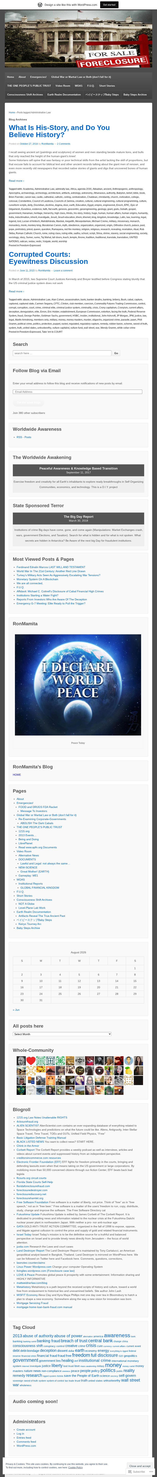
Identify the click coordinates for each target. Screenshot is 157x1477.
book (142, 193)
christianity (104, 197)
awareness (117, 1335)
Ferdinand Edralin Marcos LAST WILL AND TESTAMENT (51, 567)
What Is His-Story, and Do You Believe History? (59, 131)
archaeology (27, 193)
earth (72, 205)
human (101, 213)
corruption (22, 307)
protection (47, 323)
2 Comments (63, 143)
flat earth (52, 209)
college (135, 197)
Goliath (124, 209)
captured (13, 303)
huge (94, 213)
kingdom (101, 217)
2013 (17, 1336)
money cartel (129, 1366)
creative (71, 1346)
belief (129, 193)
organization (87, 225)
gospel (132, 209)
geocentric (73, 209)
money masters (75, 319)
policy (95, 1371)
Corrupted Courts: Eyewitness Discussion (48, 257)
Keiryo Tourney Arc (30, 923)
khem (79, 217)
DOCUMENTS (27, 859)
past (142, 225)
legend (12, 221)
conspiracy (49, 1346)
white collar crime (126, 327)
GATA (20, 1226)
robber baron (116, 323)
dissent (62, 1351)
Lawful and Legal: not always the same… (45, 863)
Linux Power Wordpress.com (34, 1266)
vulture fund (76, 327)
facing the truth (119, 311)
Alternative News (29, 855)
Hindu (69, 213)
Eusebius (26, 209)
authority (110, 193)
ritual (136, 229)
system (12, 327)
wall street (89, 327)
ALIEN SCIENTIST (28, 1125)
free (68, 1356)
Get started (109, 4)
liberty (57, 1365)
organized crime (111, 319)
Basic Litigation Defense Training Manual (41, 1137)
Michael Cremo (100, 221)
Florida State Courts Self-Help (35, 1182)
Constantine (25, 201)
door (65, 205)
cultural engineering (104, 201)
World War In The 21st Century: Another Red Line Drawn (51, 571)
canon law (30, 197)
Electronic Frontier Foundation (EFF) (39, 1161)
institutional (94, 315)
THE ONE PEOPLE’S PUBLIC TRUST (29, 85)
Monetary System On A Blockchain (37, 579)
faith (45, 209)
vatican (23, 241)
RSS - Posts (24, 437)
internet (25, 1366)
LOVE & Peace (26, 1274)
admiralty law (62, 189)
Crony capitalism (108, 307)
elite (37, 311)
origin (109, 225)
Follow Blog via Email (37, 370)
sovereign (18, 1380)
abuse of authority (38, 1336)
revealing (116, 229)
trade (71, 1381)
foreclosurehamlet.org (30, 1198)
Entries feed (24, 1437)
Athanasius (99, 193)
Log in (20, 1433)
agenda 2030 (85, 189)
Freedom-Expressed (30, 245)
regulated (74, 323)
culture (142, 201)
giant (110, 209)
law (128, 217)
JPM (131, 315)
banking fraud (48, 1341)
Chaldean (92, 197)
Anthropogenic (120, 189)
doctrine (49, 205)
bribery (116, 299)
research (105, 229)
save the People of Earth (81, 1376)
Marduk (60, 221)
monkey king (34, 225)
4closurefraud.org (27, 1121)
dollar (71, 1351)
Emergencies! (38, 76)
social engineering (129, 233)
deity (30, 205)
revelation (127, 229)
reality (129, 1370)
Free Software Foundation (32, 1202)
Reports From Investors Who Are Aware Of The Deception (52, 599)
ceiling (67, 197)
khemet (87, 217)
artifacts (66, 193)
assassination (72, 299)
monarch (134, 221)
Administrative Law (44, 189)
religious (95, 229)
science (105, 1375)
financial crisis (28, 1356)
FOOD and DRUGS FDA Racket (38, 806)
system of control (55, 1380)
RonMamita (48, 143)
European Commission (88, 311)
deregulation (27, 311)
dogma (58, 205)
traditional (101, 237)
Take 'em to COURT (52, 332)
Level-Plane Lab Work (32, 907)
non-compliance (51, 1371)
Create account (26, 1429)
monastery (14, 225)
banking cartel (29, 1341)
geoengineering (88, 209)
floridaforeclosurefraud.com (33, 1186)
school (84, 233)
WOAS (79, 85)
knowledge (113, 217)
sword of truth (140, 323)
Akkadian (97, 189)
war (97, 327)
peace (75, 1371)
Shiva (99, 233)
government (15, 213)
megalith (69, 221)
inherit (33, 217)
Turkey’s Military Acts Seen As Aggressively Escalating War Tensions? (58, 575)
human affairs (114, 213)
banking (107, 299)
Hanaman (27, 213)
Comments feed (26, 1441)
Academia (28, 189)
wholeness (25, 1385)
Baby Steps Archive (135, 94)
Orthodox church (122, 225)
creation (79, 201)
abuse (26, 299)
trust (77, 1380)
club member (76, 303)
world (55, 241)
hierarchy (48, 213)
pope (11, 229)
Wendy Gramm (108, 327)
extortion (105, 311)
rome (44, 233)
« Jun (16, 1009)
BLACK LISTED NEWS (30, 1141)
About (22, 76)
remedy (104, 323)
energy (103, 1351)
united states (29, 327)
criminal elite (48, 307)
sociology (14, 237)
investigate (43, 217)
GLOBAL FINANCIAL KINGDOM (39, 887)
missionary (123, 221)
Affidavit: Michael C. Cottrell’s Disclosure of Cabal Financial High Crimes (60, 591)
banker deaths (94, 299)
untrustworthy (44, 327)
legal (143, 217)
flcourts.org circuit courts (31, 1178)
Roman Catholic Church (28, 233)
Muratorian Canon (51, 225)
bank (83, 299)
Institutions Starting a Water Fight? (37, 595)
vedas (32, 241)
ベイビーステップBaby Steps (102, 94)
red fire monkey (72, 229)
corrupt (12, 307)
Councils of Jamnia (64, 201)
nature (28, 1371)
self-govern (127, 1376)
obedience (73, 225)
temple (73, 237)
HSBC (76, 315)
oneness (66, 1371)
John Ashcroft (108, 315)
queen (37, 229)
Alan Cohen (58, 299)
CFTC (57, 303)
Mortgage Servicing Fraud (32, 1303)
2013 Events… (27, 835)
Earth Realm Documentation (64, 94)
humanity (143, 213)
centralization (79, 197)
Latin (122, 217)
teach (66, 237)
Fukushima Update (28, 1214)
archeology (41, 193)
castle (40, 197)
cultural (89, 201)
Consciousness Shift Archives (25, 94)
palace (135, 225)
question (46, 229)
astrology (75, 193)
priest (30, 229)
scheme (128, 323)
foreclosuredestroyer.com (32, 1190)
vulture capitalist (60, 327)
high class (60, 213)
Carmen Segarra (43, 303)
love (77, 1366)
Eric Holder (53, 311)
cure (100, 1346)
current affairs (136, 307)
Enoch (119, 205)
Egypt (90, 205)
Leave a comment (63, 270)
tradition (90, 237)
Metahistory (24, 1286)
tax (66, 1381)
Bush (123, 299)
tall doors (57, 237)
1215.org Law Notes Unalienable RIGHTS (42, 1117)
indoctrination (22, 217)
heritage (38, 213)
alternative (88, 1336)
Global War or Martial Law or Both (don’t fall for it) (81, 76)
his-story (78, 213)
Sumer (29, 237)
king (94, 217)
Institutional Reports (31, 883)
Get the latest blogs (28, 402)
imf (76, 1360)
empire (98, 205)
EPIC (126, 205)
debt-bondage (29, 1350)
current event (133, 1346)
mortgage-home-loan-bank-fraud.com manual (44, 1307)
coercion (88, 303)
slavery (114, 233)
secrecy (114, 1376)
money (61, 319)
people (85, 1371)
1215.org (24, 831)
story (22, 237)
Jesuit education (66, 217)
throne (81, 237)
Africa (73, 189)
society (143, 233)
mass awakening (88, 1366)
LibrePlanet (25, 843)
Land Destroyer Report (30, 1250)
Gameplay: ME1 (28, 875)
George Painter (32, 315)
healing (67, 1360)
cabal (130, 299)
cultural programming (127, 201)
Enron (43, 311)
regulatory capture (89, 323)
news (37, 1371)
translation (122, 237)
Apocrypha (14, 193)
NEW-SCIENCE (28, 867)
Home (10, 76)
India (11, 217)
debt (16, 1351)
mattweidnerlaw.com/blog (32, 1282)
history (87, 213)
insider (83, 315)
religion (85, 229)
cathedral (49, 197)
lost (19, 221)
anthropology (136, 189)
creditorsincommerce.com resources (39, 1157)
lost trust (68, 1366)
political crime (25, 323)
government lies (50, 1360)
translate (111, 237)
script (92, 233)
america (98, 1336)
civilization (124, 197)
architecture (54, 193)
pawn (133, 319)
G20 (121, 1356)
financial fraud (47, 1356)
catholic (59, 197)
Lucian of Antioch (31, 221)
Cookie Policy (75, 1467)
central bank (100, 1340)
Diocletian (39, 205)
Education (81, 205)
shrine (106, 233)
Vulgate (47, 241)
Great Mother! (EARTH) (34, 871)
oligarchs (97, 319)
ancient (107, 189)
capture (138, 299)
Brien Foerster (16, 197)
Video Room (63, 85)
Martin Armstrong (24, 319)
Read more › (16, 180)
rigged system (49, 1376)
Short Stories (107, 85)
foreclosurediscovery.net (31, 1194)
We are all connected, (30, 583)
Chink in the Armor (28, 1145)
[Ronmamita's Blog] (78, 38)
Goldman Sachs (49, 315)
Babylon (121, 193)
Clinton (64, 303)
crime (38, 307)
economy (91, 1350)
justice (138, 315)
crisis (95, 307)
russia (60, 1376)
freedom (81, 1355)
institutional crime (95, 1360)
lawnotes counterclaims (31, 1262)
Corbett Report (26, 1149)
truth (19, 327)
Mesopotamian (83, 221)
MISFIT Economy (27, 1294)
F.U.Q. (91, 85)
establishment (68, 311)
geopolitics (130, 1355)
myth (64, 225)
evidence (37, 209)
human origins (129, 213)
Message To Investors (33, 811)
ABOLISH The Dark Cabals (36, 823)
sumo (37, 237)
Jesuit (54, 217)
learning (135, 217)
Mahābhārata (48, 221)
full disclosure (104, 1355)
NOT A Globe (26, 903)
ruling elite (67, 233)
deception (14, 311)
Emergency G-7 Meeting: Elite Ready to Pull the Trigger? (51, 603)
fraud (20, 315)
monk (24, 225)
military (112, 221)
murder (87, 319)
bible (135, 193)
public (119, 1371)
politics (36, 323)
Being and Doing (29, 839)
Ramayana (57, 229)
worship (63, 241)
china (125, 1341)
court (31, 307)
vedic (39, 241)
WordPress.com (26, 1445)
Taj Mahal (46, 237)
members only (41, 319)
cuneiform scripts (17, 205)
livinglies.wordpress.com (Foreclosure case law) (46, 1270)
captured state (26, 303)
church (114, 197)
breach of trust (74, 1340)
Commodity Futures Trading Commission (115, 303)
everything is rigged (119, 1351)
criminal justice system (68, 307)
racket (64, 323)
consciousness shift (28, 1346)
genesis (63, 209)
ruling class (55, 233)
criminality (86, 307)
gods (116, 209)
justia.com (23, 1246)
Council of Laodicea (42, 201)
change (117, 1341)
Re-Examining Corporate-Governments (42, 819)
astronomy (87, 193)
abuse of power (68, 1336)
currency (107, 1346)
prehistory (20, 229)
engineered (109, 205)
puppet (56, 323)
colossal (13, 201)
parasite (125, 319)
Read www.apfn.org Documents (38, 847)
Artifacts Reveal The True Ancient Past (42, 915)
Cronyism (123, 307)
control (141, 303)
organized (100, 225)
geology (102, 209)
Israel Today (24, 1234)
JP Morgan (122, 315)
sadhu (77, 233)
